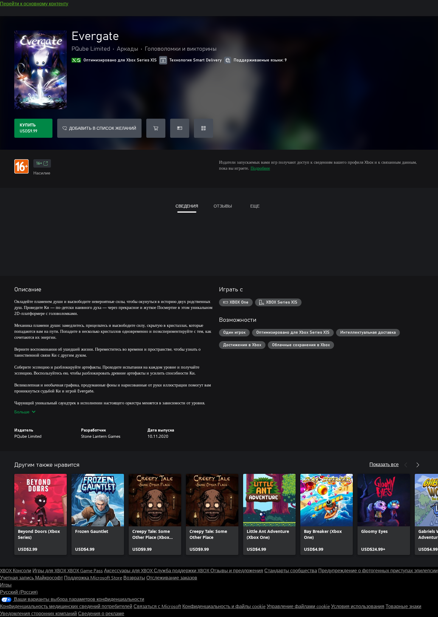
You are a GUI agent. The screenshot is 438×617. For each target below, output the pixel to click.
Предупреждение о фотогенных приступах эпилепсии (378, 570)
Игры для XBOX (49, 570)
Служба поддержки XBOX (182, 570)
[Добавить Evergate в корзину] (155, 128)
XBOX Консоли (15, 570)
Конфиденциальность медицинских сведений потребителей (66, 606)
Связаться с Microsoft (157, 606)
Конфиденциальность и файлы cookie (223, 606)
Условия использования (357, 606)
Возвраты (134, 577)
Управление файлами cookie (298, 606)
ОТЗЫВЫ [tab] (223, 206)
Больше (21, 412)
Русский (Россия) (19, 592)
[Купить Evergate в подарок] (179, 128)
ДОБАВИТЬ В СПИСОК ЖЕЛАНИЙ (102, 128)
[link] (40, 514)
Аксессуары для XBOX (129, 570)
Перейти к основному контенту (34, 3)
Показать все (384, 464)
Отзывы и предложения (236, 570)
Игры (6, 585)
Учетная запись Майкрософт (31, 577)
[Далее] (418, 465)
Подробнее (260, 168)
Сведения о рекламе (101, 613)
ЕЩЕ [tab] (255, 206)
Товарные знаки (403, 606)
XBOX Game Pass (85, 570)
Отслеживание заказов (171, 577)
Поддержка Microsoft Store (93, 577)
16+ (39, 163)
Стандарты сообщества (290, 570)
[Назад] (406, 465)
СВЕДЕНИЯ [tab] (186, 206)
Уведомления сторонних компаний (38, 613)
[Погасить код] (203, 128)
